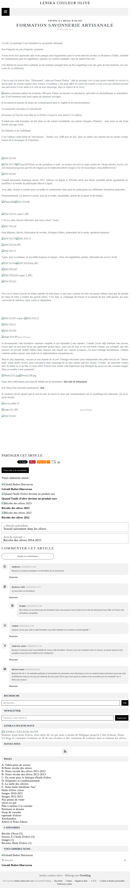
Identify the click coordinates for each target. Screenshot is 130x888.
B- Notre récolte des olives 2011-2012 (24, 771)
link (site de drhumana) (75, 381)
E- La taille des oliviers (15, 783)
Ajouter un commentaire (27, 556)
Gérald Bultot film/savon (17, 865)
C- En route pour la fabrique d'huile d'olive (26, 777)
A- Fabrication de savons (16, 764)
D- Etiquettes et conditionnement (21, 780)
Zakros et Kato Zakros (14, 821)
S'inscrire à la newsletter (15, 470)
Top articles (58, 881)
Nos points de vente (13, 799)
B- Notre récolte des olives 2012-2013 (24, 774)
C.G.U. (94, 881)
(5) (12, 833)
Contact (69, 881)
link (42, 387)
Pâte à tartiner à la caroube (17, 805)
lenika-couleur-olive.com (24, 881)
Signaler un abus (81, 881)
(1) (8, 839)
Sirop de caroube (11, 812)
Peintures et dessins (13, 809)
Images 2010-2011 (12, 793)
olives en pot (9, 802)
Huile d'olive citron (13, 790)
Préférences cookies (64, 884)
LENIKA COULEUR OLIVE (65, 3)
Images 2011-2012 (12, 796)
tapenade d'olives (11, 815)
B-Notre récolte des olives (17, 768)
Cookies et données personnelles (112, 881)
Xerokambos (9, 818)
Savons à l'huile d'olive (65, 21)
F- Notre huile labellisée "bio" (19, 787)
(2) (18, 836)
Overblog (85, 875)
